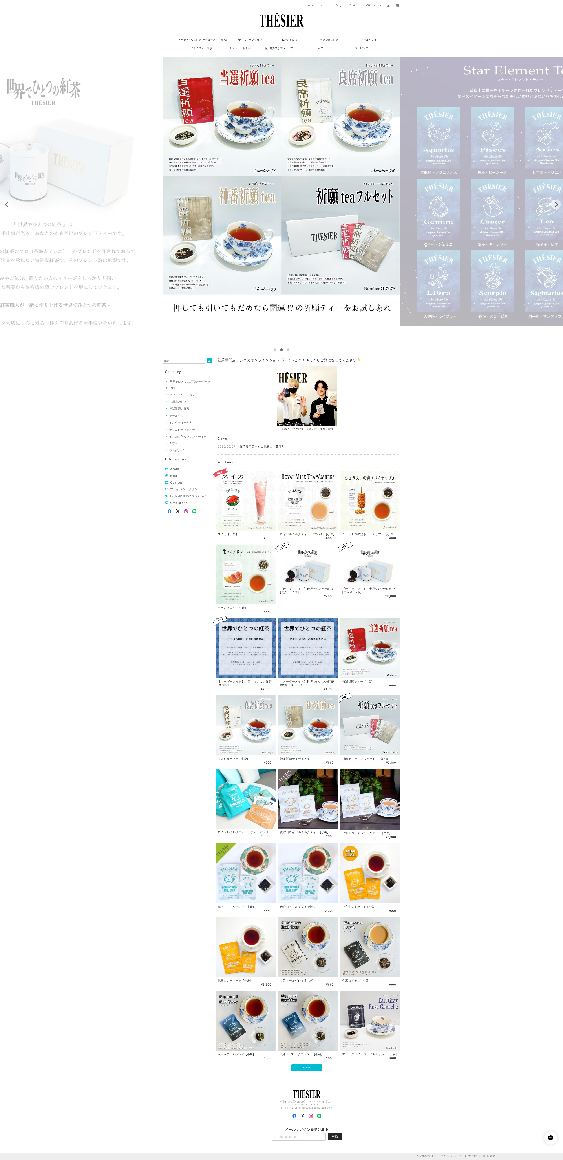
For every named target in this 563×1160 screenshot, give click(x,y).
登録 (335, 1136)
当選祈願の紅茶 (329, 39)
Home (310, 5)
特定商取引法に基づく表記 (188, 496)
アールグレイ (369, 39)
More (307, 1068)
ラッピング (361, 48)
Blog (339, 5)
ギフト (322, 48)
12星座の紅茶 (290, 39)
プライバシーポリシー (185, 489)
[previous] (7, 204)
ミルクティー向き (201, 48)
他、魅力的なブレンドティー (281, 48)
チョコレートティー (241, 48)
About (325, 5)
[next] (556, 204)
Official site (373, 5)
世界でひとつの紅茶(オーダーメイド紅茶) (202, 39)
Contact (354, 5)
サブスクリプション (250, 39)
